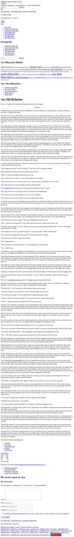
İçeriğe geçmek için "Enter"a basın (11, 1)
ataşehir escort (15, 532)
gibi (52, 69)
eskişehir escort (15, 535)
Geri (2, 24)
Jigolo (8, 71)
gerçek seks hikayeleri (43, 69)
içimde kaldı (8, 94)
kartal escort (25, 532)
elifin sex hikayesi (46, 67)
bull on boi (27, 67)
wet (8, 79)
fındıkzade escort (63, 529)
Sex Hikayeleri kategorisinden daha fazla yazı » (31, 464)
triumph (7, 448)
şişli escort (14, 529)
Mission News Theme (7, 527)
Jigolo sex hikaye (34, 71)
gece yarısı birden (10, 89)
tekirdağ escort (8, 188)
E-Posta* (3, 506)
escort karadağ (16, 360)
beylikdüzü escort (44, 530)
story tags (59, 77)
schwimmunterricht (32, 74)
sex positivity (49, 74)
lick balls (52, 71)
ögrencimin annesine (11, 91)
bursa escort (23, 535)
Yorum (3, 499)
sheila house (32, 77)
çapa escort (53, 529)
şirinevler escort (5, 532)
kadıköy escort (44, 532)
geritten (20, 69)
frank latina (3, 69)
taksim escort (35, 529)
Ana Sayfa (8, 27)
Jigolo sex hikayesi (43, 71)
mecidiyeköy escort (24, 529)
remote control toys (23, 74)
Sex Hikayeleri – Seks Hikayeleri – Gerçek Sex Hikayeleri (18, 11)
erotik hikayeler (66, 67)
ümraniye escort (54, 532)
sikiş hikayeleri (39, 77)
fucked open (9, 69)
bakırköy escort (14, 530)
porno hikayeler (10, 73)
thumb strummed (10, 446)
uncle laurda (8, 450)
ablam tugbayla (9, 93)
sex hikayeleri (41, 74)
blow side (22, 67)
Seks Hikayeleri (9, 34)
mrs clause (8, 445)
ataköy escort (5, 530)
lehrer (48, 71)
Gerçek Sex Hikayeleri (11, 31)
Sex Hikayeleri (9, 36)
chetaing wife (35, 67)
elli (50, 67)
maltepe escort (34, 532)
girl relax (7, 443)
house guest (65, 69)
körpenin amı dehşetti (11, 87)
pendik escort (64, 532)
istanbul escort (5, 529)
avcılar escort (24, 530)
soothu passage (48, 77)
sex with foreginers (21, 77)
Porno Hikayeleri (10, 32)
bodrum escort (5, 535)
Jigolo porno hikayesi (15, 71)
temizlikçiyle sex (66, 77)
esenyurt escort (55, 530)
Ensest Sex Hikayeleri (11, 29)
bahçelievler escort (66, 530)
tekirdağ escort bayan (15, 280)
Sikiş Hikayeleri (9, 38)
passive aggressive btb (64, 71)
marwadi (56, 71)
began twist (17, 67)
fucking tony (15, 69)
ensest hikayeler (56, 67)
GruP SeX (58, 69)
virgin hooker (4, 79)
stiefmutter (54, 77)
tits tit (72, 77)
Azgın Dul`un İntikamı (11, 473)
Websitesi (4, 510)
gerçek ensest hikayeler (29, 69)
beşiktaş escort (44, 529)
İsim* (2, 503)
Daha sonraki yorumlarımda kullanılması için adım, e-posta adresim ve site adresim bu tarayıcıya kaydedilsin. (36, 514)
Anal (13, 67)
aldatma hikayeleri (6, 67)
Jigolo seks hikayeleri (25, 71)
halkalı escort (34, 530)
